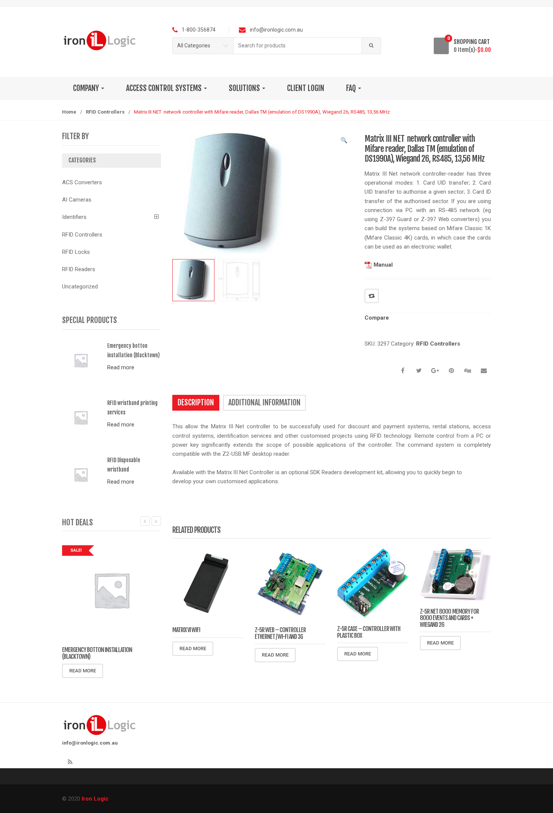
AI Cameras (76, 199)
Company (86, 88)
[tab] (195, 403)
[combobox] (298, 46)
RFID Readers (78, 269)
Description (196, 402)
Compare (372, 296)
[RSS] (70, 762)
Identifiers (74, 217)
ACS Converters (82, 182)
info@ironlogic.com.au (90, 743)
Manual (382, 264)
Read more (192, 648)
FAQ (351, 88)
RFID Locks (76, 252)
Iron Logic (95, 798)
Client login (305, 88)
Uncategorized (80, 286)
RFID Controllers (105, 112)
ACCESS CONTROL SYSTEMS (164, 88)
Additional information (264, 402)
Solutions (245, 88)
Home (69, 112)
